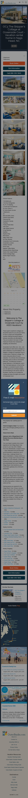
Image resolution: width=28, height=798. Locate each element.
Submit (14, 415)
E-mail (5, 408)
